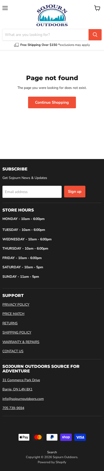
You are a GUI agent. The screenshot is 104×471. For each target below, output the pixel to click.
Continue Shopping (52, 102)
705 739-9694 (13, 408)
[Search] (95, 34)
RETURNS (10, 323)
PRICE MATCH (13, 313)
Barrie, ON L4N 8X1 (17, 389)
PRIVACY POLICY (15, 304)
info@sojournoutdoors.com (23, 398)
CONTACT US (12, 351)
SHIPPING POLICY (16, 332)
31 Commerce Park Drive (21, 380)
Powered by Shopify (52, 462)
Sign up (75, 191)
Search (52, 452)
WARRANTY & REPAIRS (20, 342)
